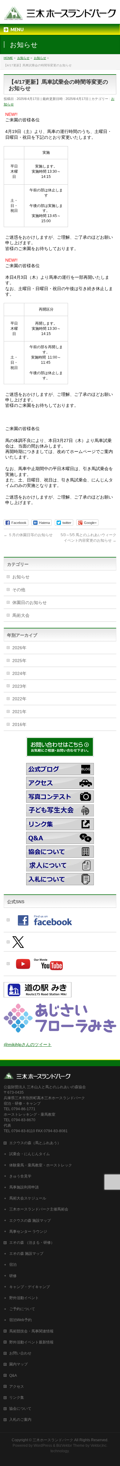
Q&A (13, 1375)
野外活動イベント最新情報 (31, 1342)
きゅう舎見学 (20, 1176)
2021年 (19, 711)
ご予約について (22, 1309)
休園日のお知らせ (29, 602)
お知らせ (21, 576)
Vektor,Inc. (98, 1445)
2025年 (19, 660)
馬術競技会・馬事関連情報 (31, 1331)
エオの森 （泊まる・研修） (31, 1242)
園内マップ (18, 1364)
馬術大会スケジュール (27, 1198)
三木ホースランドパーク (53, 1440)
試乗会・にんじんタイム (29, 1154)
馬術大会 (21, 615)
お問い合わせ (20, 1353)
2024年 (19, 673)
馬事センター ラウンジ (28, 1231)
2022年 (19, 698)
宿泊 (13, 1264)
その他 (18, 589)
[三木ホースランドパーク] (60, 14)
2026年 (19, 647)
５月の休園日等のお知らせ (28, 535)
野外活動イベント (24, 1298)
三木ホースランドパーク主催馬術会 (38, 1209)
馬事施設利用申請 (24, 1187)
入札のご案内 (20, 1419)
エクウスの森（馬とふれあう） (35, 1143)
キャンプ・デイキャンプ (29, 1287)
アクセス (16, 1386)
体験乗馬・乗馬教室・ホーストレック (40, 1165)
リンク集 (16, 1397)
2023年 (19, 686)
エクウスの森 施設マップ (30, 1220)
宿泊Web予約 (20, 1320)
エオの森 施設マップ (26, 1253)
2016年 (19, 724)
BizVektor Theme (70, 1445)
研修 (13, 1276)
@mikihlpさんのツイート (28, 1044)
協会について (20, 1408)
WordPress (43, 1445)
